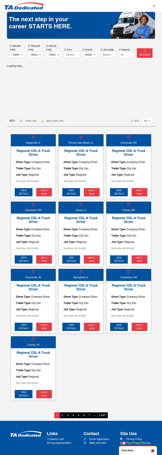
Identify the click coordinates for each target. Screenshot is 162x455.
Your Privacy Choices (137, 442)
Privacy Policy (133, 439)
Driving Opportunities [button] (59, 442)
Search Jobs (56, 439)
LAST (102, 415)
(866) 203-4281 (97, 442)
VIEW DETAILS (23, 192)
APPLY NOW (44, 192)
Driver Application (99, 439)
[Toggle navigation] (154, 5)
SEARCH (144, 54)
